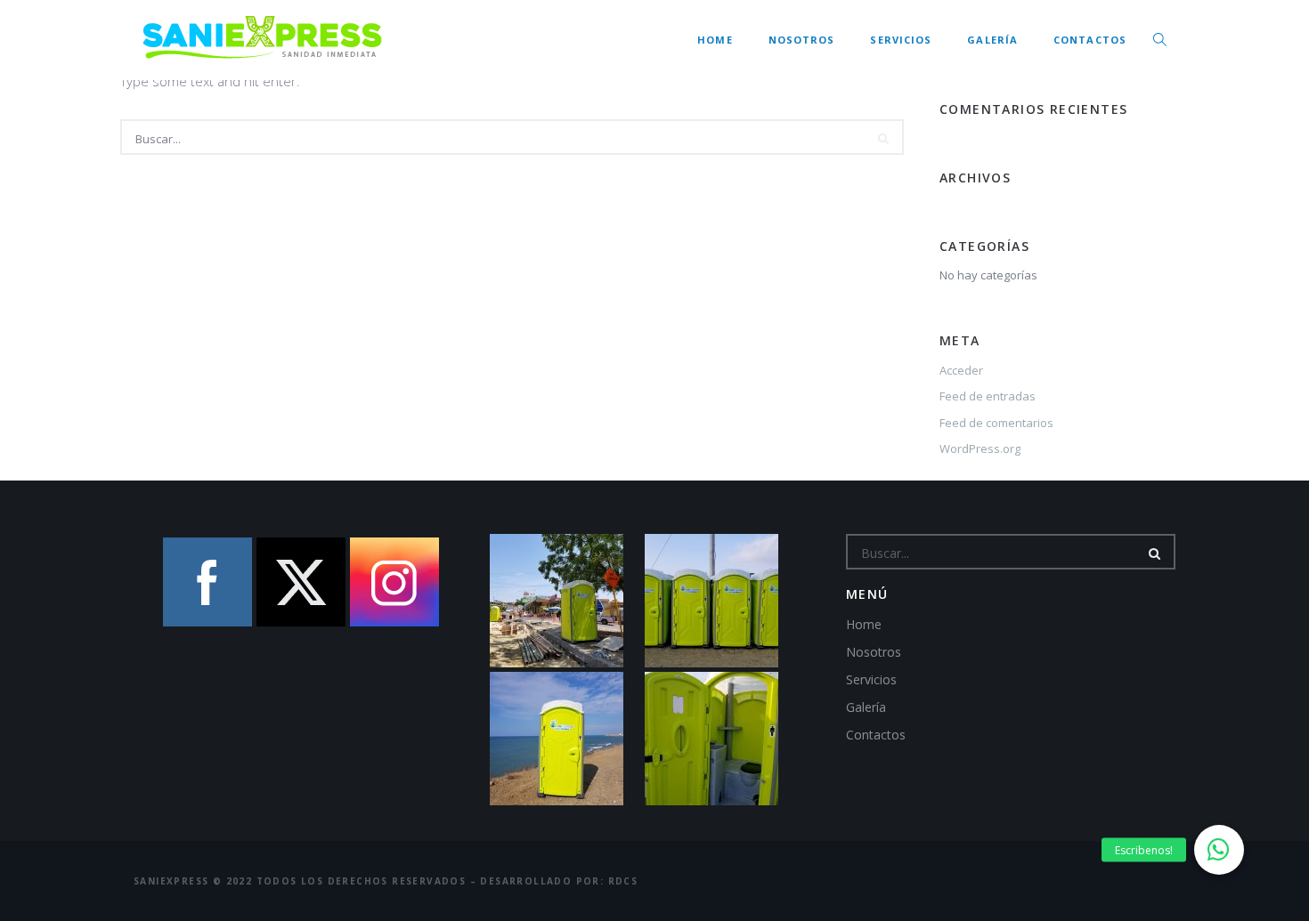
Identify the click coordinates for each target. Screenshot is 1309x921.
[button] (1219, 850)
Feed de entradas (987, 396)
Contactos (1089, 39)
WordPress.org (979, 448)
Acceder (961, 370)
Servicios (900, 39)
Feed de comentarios (996, 423)
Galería (992, 39)
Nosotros (801, 39)
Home (714, 39)
